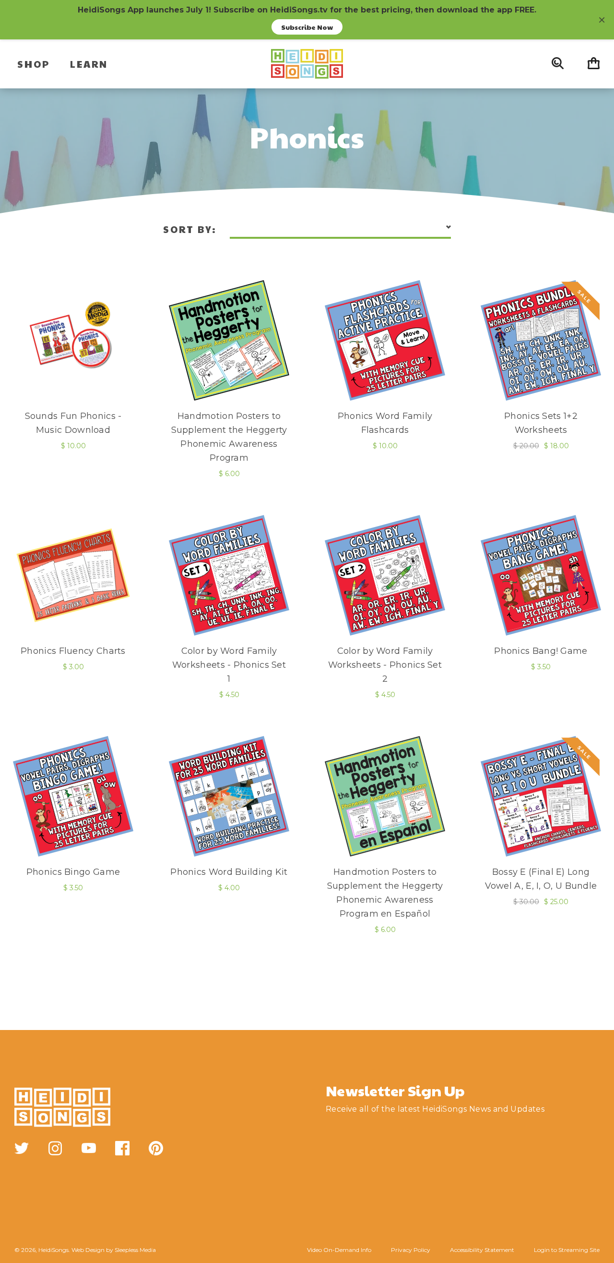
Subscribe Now (307, 27)
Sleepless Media (135, 1249)
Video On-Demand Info (339, 1249)
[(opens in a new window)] (21, 1148)
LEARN (89, 64)
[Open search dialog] (558, 64)
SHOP (33, 64)
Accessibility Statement (482, 1249)
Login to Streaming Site (567, 1249)
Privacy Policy (410, 1249)
